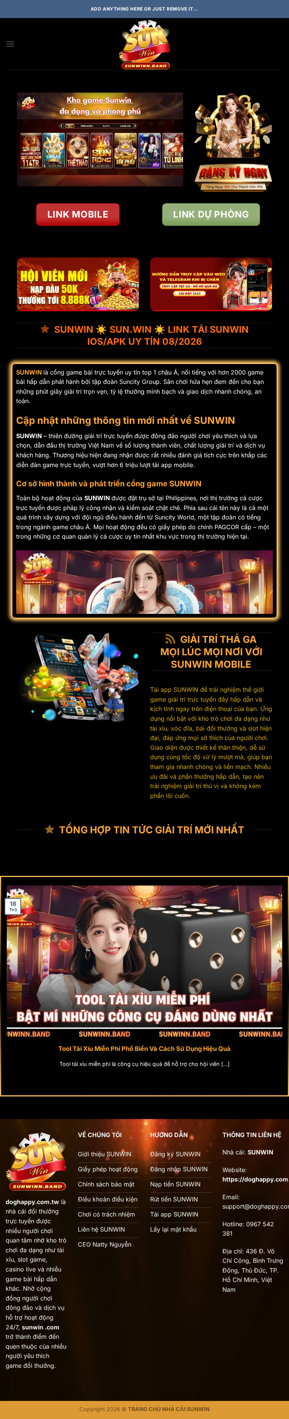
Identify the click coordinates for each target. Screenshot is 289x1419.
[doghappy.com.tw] (144, 44)
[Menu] (10, 44)
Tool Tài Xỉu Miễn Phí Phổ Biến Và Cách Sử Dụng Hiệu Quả (144, 1048)
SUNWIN (29, 372)
